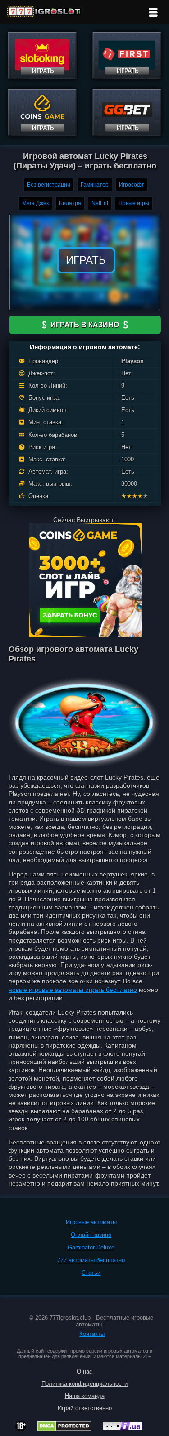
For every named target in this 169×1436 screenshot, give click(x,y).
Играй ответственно (85, 1408)
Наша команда (85, 1396)
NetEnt (99, 203)
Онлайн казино (91, 1234)
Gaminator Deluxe (91, 1247)
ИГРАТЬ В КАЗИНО (85, 325)
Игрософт (131, 185)
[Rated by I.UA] (122, 1427)
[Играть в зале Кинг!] (42, 77)
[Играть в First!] (126, 77)
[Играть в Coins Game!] (42, 134)
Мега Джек (35, 203)
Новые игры (134, 203)
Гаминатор (95, 185)
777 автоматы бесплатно (91, 1260)
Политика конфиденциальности (84, 1383)
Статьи (91, 1272)
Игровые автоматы (91, 1222)
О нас (84, 1371)
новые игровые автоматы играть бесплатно (73, 989)
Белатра (70, 203)
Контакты (92, 1334)
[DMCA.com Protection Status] (64, 1429)
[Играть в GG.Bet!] (126, 134)
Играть (86, 260)
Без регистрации (48, 185)
